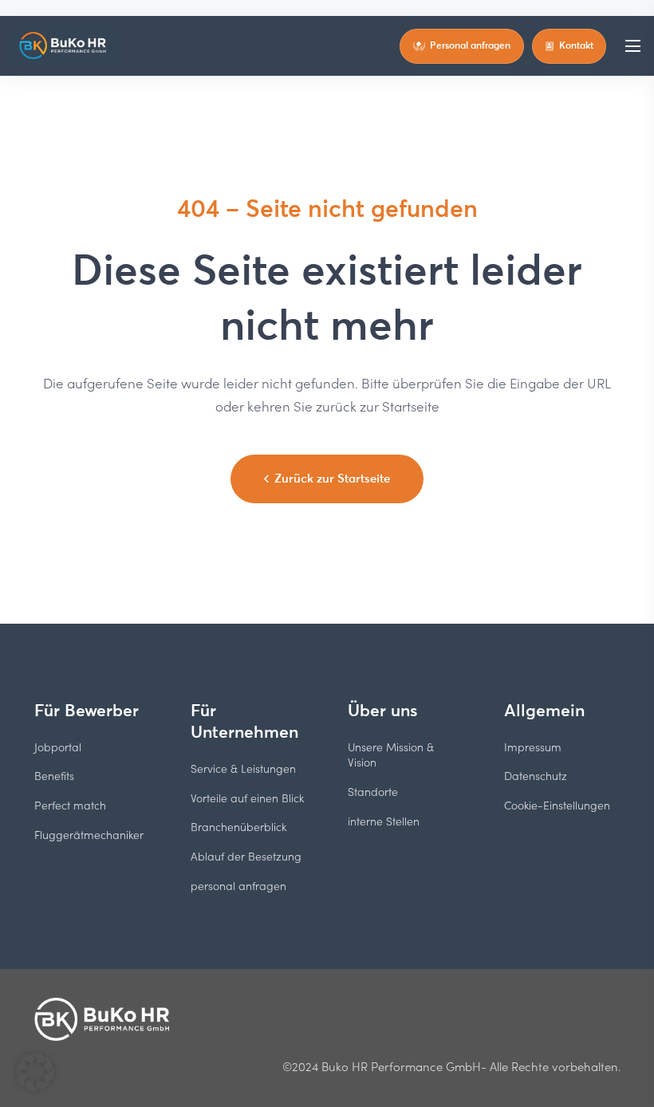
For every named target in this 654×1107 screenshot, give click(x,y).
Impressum (532, 746)
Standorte (373, 791)
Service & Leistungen (243, 768)
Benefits (54, 775)
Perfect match (70, 805)
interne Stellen (384, 821)
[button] (35, 1072)
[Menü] (632, 46)
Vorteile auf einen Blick (247, 798)
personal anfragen (238, 885)
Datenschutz (535, 775)
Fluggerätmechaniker (89, 834)
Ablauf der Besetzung (246, 856)
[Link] (64, 46)
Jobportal (57, 746)
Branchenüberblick (238, 826)
